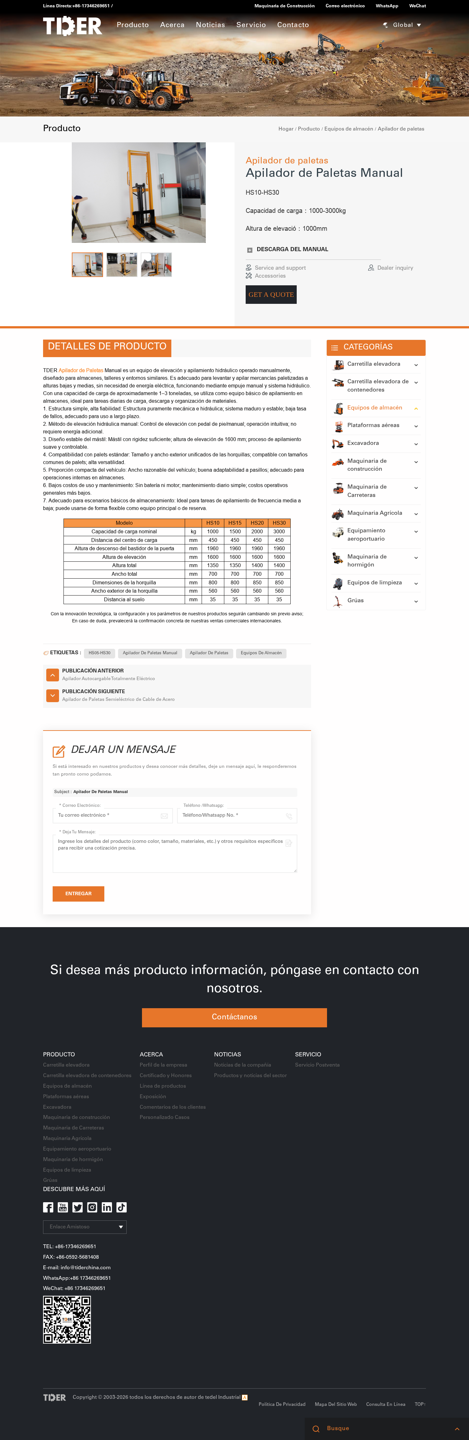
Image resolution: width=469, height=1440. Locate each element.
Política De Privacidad (282, 1405)
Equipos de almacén (348, 129)
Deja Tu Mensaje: (77, 832)
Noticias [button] (210, 25)
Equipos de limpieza (374, 583)
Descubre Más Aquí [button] (74, 1190)
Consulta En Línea (386, 1405)
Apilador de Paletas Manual (150, 653)
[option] (139, 192)
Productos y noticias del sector (250, 1075)
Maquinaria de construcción (367, 466)
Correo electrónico (345, 6)
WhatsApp (387, 6)
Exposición (153, 1096)
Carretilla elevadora (373, 364)
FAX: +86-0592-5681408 (71, 1257)
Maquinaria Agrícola (374, 513)
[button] (87, 264)
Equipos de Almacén (261, 653)
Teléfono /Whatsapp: (203, 806)
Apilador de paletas (401, 129)
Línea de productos (163, 1086)
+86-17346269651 (91, 6)
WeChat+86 (58, 1288)
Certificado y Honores (166, 1075)
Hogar (286, 129)
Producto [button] (133, 25)
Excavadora (363, 443)
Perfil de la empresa (163, 1065)
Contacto (293, 25)
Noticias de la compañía (242, 1065)
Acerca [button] (172, 25)
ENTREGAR (78, 894)
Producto (309, 129)
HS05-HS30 (99, 653)
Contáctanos (234, 1018)
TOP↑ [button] (420, 1405)
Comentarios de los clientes (173, 1107)
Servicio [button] (251, 25)
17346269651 (90, 1288)
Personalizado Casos (165, 1117)
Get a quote (271, 294)
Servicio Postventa (317, 1065)
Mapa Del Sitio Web (336, 1405)
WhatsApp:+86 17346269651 (77, 1278)
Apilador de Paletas (209, 653)
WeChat (417, 6)
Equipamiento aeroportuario (366, 535)
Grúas (355, 601)
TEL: (49, 1246)
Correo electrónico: (80, 806)
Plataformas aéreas (373, 426)
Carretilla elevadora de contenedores (378, 386)
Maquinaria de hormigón (367, 561)
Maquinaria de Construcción (285, 6)
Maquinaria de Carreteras (367, 491)
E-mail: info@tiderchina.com (77, 1268)
